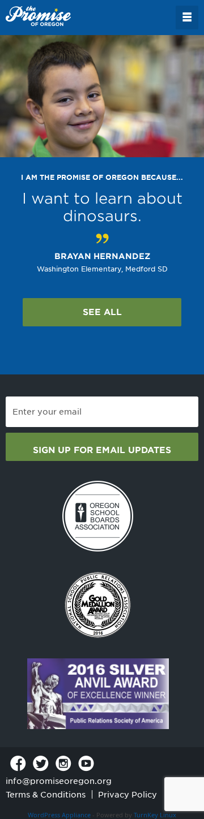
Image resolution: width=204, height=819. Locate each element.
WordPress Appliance (59, 815)
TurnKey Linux (155, 815)
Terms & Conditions (46, 794)
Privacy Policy (127, 794)
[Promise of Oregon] (38, 16)
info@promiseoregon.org (59, 781)
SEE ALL (102, 312)
